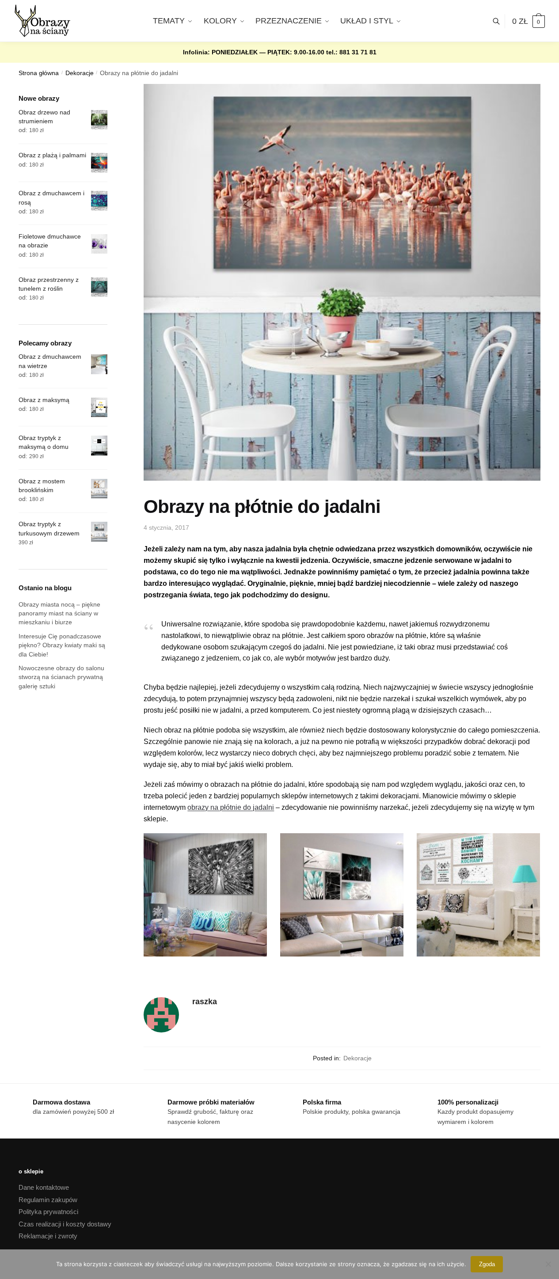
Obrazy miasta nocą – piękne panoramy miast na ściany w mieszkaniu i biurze (59, 613)
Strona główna (39, 73)
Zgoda (487, 1264)
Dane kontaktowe (44, 1187)
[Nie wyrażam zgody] (548, 1264)
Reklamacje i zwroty (48, 1236)
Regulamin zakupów (48, 1199)
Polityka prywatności (48, 1211)
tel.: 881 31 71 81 (351, 52)
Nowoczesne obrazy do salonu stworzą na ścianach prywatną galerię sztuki (61, 677)
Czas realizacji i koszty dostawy (65, 1224)
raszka (204, 1001)
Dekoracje (79, 73)
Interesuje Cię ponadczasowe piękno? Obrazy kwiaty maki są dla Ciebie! (62, 645)
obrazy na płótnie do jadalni (230, 807)
